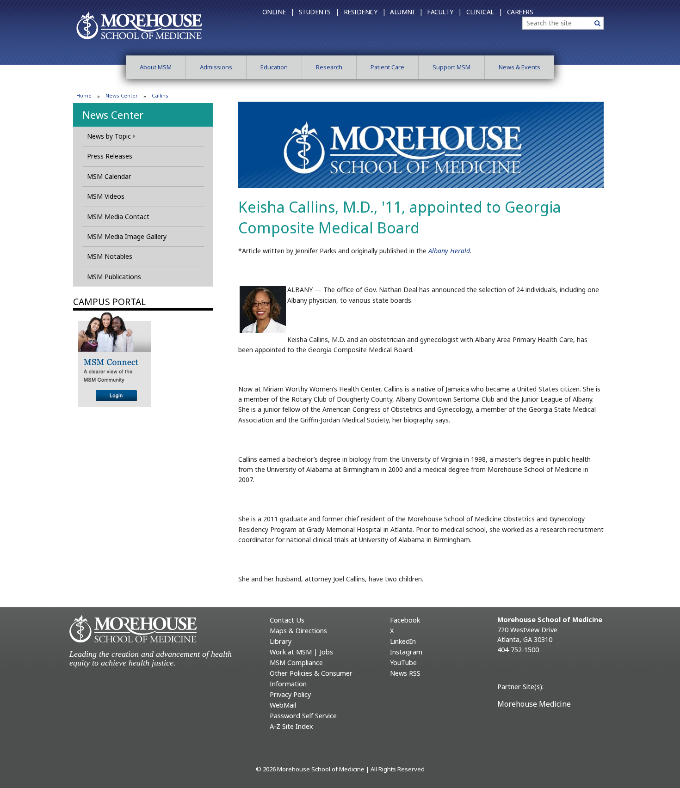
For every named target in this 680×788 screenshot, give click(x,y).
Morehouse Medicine (534, 704)
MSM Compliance (296, 662)
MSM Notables (109, 256)
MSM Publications (114, 276)
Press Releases (109, 156)
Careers (520, 11)
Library (280, 641)
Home (84, 95)
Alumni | (406, 11)
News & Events (519, 67)
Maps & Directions (298, 630)
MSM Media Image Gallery (127, 236)
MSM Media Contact (118, 216)
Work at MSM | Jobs (301, 652)
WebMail (283, 705)
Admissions (216, 67)
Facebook (405, 620)
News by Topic (109, 136)
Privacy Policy (290, 694)
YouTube (403, 662)
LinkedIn (403, 641)
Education (274, 67)
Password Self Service (303, 715)
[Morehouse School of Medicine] (139, 25)
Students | (319, 11)
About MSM (156, 67)
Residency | (365, 11)
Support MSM (451, 67)
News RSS (405, 673)
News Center (121, 95)
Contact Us (287, 620)
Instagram (406, 652)
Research (329, 67)
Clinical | (484, 11)
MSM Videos (105, 196)
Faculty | (444, 11)
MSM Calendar (109, 176)
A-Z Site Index (291, 726)
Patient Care (387, 67)
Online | (278, 11)
